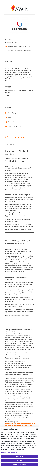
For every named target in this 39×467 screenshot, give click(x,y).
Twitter (10, 117)
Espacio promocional (14, 126)
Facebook (11, 122)
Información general (14, 137)
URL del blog (12, 113)
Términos (9, 144)
